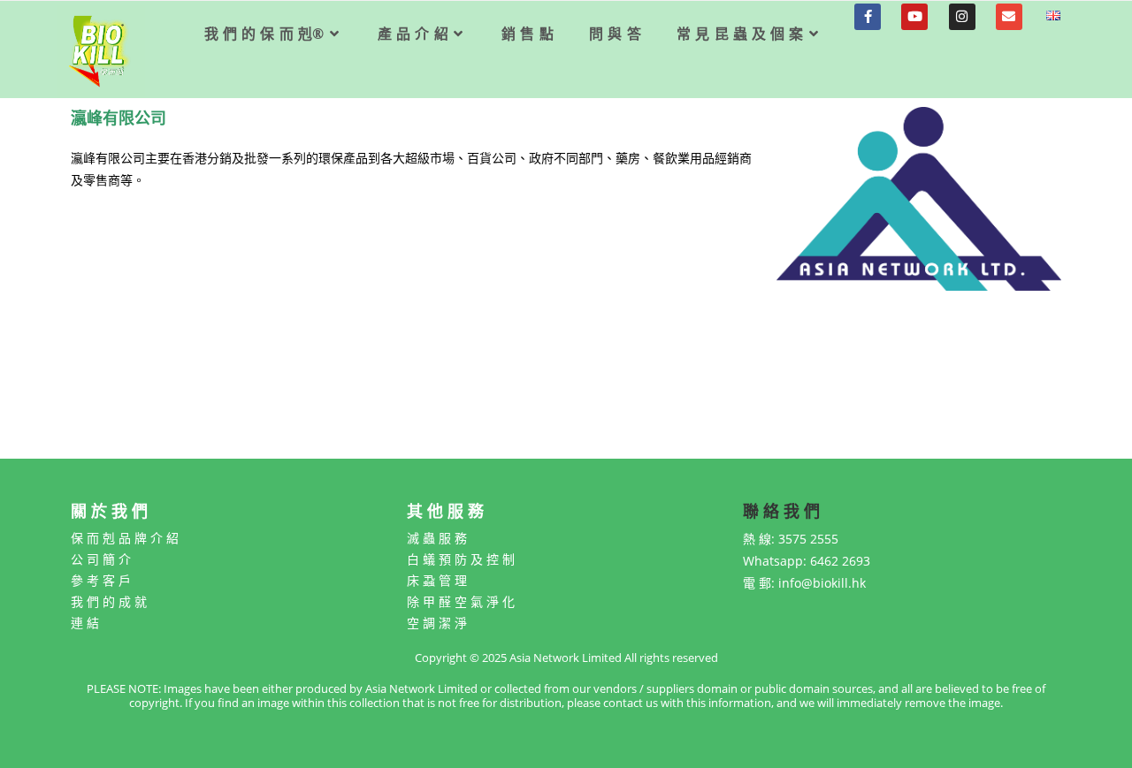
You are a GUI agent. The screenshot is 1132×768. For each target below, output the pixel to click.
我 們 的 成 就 (109, 601)
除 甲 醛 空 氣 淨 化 (461, 601)
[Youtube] (914, 17)
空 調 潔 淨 (437, 622)
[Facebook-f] (867, 17)
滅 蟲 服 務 (437, 537)
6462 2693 (840, 560)
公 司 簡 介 (101, 559)
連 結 (85, 622)
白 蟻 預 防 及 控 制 (461, 559)
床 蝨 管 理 (437, 580)
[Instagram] (962, 17)
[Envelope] (1009, 17)
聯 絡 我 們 (781, 510)
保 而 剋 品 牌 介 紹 (125, 537)
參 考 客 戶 (101, 580)
